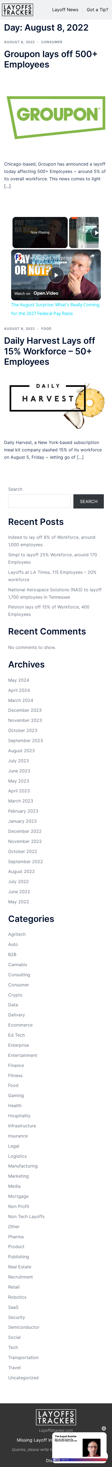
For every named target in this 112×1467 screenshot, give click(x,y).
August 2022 (21, 871)
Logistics (17, 1156)
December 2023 (25, 710)
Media (14, 1186)
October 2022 (22, 851)
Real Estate (19, 1266)
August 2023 (21, 750)
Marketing (18, 1176)
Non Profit (18, 1206)
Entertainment (22, 1055)
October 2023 (22, 730)
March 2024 (20, 700)
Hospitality (19, 1115)
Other (14, 1226)
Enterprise (18, 1045)
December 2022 (25, 831)
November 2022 (25, 841)
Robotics (17, 1297)
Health (14, 1105)
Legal (13, 1146)
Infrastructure (22, 1125)
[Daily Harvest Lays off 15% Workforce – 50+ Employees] (56, 402)
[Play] (96, 232)
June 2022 (19, 891)
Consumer (52, 42)
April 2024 (19, 690)
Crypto (15, 995)
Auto (13, 944)
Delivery (16, 1015)
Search (15, 489)
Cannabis (17, 964)
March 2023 (20, 801)
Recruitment (20, 1277)
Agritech (17, 934)
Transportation (23, 1357)
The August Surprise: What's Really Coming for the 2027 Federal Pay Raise (56, 257)
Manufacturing (23, 1166)
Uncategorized (23, 1377)
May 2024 (18, 680)
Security (16, 1317)
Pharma (16, 1236)
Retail (14, 1287)
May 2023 (18, 781)
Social (14, 1337)
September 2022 (25, 861)
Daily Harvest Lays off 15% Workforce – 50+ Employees (49, 351)
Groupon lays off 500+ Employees (51, 59)
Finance (16, 1065)
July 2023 (18, 760)
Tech (13, 1347)
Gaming (16, 1095)
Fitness (15, 1075)
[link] (18, 257)
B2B (12, 954)
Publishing (18, 1256)
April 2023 (19, 790)
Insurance (18, 1136)
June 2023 (19, 771)
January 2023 (22, 821)
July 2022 (18, 881)
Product (16, 1246)
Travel (14, 1367)
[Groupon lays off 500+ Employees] (56, 114)
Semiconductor (23, 1327)
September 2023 (25, 740)
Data (13, 1004)
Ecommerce (20, 1025)
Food (46, 329)
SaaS (13, 1307)
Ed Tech (16, 1035)
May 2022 (18, 901)
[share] (92, 256)
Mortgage (18, 1196)
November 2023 (25, 720)
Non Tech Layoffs (26, 1216)
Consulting (19, 974)
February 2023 (23, 811)
